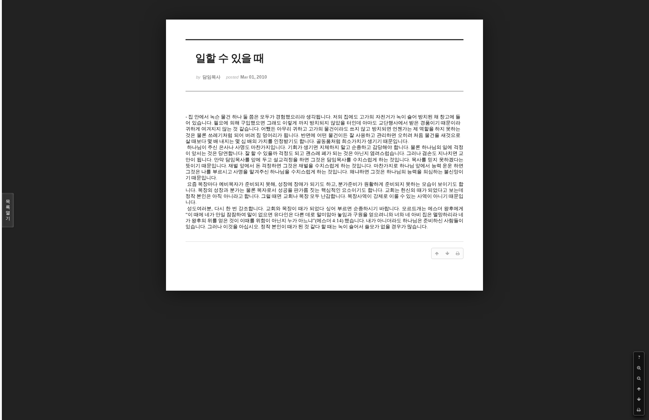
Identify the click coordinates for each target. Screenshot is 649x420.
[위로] (639, 389)
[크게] (639, 367)
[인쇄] (639, 410)
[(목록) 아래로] (639, 399)
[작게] (639, 378)
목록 (8, 210)
